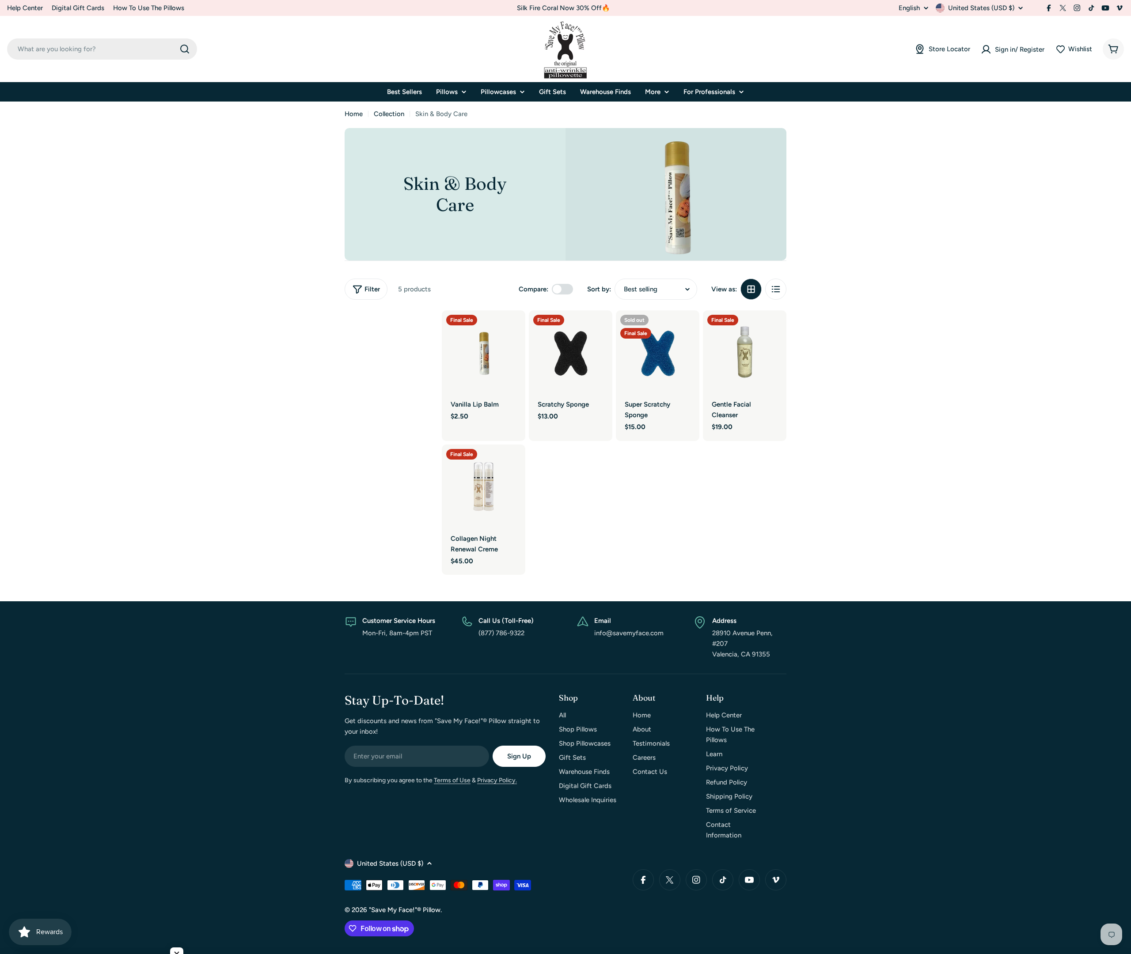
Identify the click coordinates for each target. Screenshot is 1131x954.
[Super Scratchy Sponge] (657, 352)
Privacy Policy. (497, 780)
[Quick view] (512, 329)
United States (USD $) (981, 8)
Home (354, 114)
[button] (1073, 49)
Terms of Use (452, 780)
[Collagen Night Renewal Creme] (483, 486)
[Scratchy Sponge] (570, 352)
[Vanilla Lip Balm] (483, 352)
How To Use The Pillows (148, 8)
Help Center (25, 8)
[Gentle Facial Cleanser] (744, 352)
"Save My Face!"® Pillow (404, 910)
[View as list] (775, 289)
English (909, 8)
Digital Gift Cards (78, 8)
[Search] (184, 49)
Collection (389, 114)
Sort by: (599, 289)
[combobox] (102, 49)
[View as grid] (751, 289)
